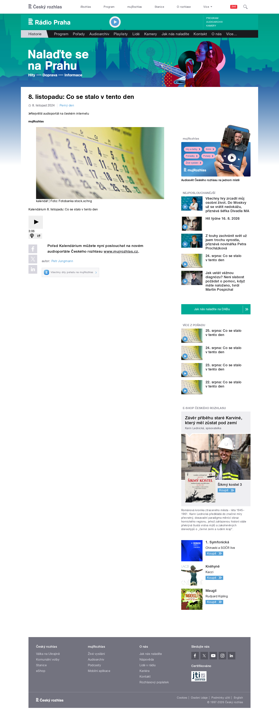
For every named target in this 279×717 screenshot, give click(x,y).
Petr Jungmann (62, 261)
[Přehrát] (35, 222)
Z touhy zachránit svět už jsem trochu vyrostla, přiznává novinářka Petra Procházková (226, 242)
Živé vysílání (192, 163)
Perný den (67, 105)
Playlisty (121, 34)
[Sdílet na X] (32, 259)
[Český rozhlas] (45, 7)
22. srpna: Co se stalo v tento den (224, 384)
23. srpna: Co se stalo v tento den (224, 367)
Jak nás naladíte (175, 34)
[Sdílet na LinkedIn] (32, 269)
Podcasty (94, 665)
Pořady (79, 34)
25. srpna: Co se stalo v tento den (224, 333)
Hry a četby (191, 149)
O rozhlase (184, 6)
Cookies (182, 697)
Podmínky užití (220, 697)
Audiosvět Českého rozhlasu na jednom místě (210, 180)
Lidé (136, 34)
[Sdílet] (38, 236)
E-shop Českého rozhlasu (204, 408)
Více (231, 34)
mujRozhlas (134, 6)
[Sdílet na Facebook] (32, 248)
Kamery (211, 25)
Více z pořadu (194, 325)
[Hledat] (245, 7)
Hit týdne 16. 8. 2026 (223, 218)
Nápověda (147, 659)
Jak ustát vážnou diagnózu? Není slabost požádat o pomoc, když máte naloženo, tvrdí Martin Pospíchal (225, 281)
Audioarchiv (214, 22)
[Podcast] (31, 236)
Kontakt (200, 34)
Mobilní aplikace (99, 671)
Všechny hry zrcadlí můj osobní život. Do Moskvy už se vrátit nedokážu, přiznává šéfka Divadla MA (227, 204)
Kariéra (144, 671)
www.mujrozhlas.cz (121, 251)
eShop (40, 671)
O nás (217, 34)
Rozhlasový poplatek (154, 682)
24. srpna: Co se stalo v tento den (224, 258)
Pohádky (190, 156)
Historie (35, 34)
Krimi (208, 149)
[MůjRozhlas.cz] (36, 122)
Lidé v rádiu (148, 665)
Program (109, 6)
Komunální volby (47, 659)
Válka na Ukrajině (48, 654)
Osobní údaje (199, 697)
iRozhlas (85, 6)
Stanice (159, 6)
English (238, 697)
